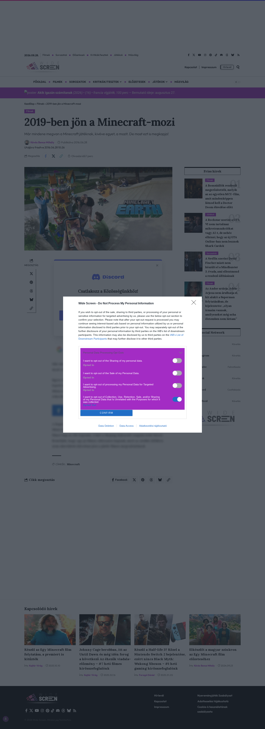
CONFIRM (106, 412)
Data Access (127, 425)
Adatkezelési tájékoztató (153, 425)
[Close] (194, 303)
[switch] (177, 360)
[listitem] (132, 353)
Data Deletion (106, 425)
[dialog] (132, 365)
